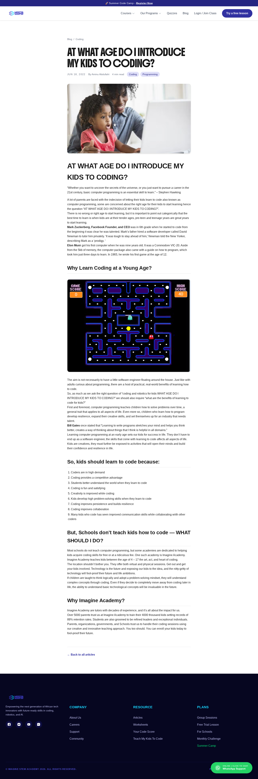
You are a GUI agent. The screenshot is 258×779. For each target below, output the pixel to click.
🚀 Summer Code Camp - (129, 3)
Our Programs (149, 13)
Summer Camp (206, 745)
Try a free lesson (237, 13)
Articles (138, 717)
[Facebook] (9, 724)
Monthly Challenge (209, 738)
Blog (185, 13)
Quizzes (172, 13)
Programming (150, 74)
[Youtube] (28, 724)
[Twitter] (38, 724)
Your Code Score (144, 731)
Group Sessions (207, 717)
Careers (75, 724)
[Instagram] (18, 724)
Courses (126, 13)
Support (74, 731)
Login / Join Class (205, 13)
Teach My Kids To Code (148, 738)
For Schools (204, 731)
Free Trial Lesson (208, 724)
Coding (80, 39)
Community (77, 738)
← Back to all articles (81, 654)
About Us (75, 717)
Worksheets (140, 724)
